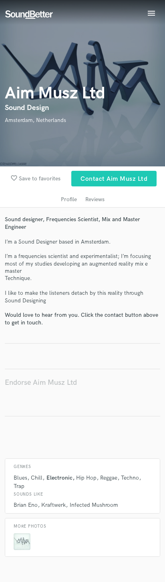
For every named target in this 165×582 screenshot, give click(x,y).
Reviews (95, 199)
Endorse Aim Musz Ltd (41, 382)
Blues (20, 477)
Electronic (59, 477)
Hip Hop (86, 477)
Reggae (108, 477)
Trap (19, 486)
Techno (130, 477)
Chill (36, 477)
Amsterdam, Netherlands (35, 120)
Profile (69, 199)
